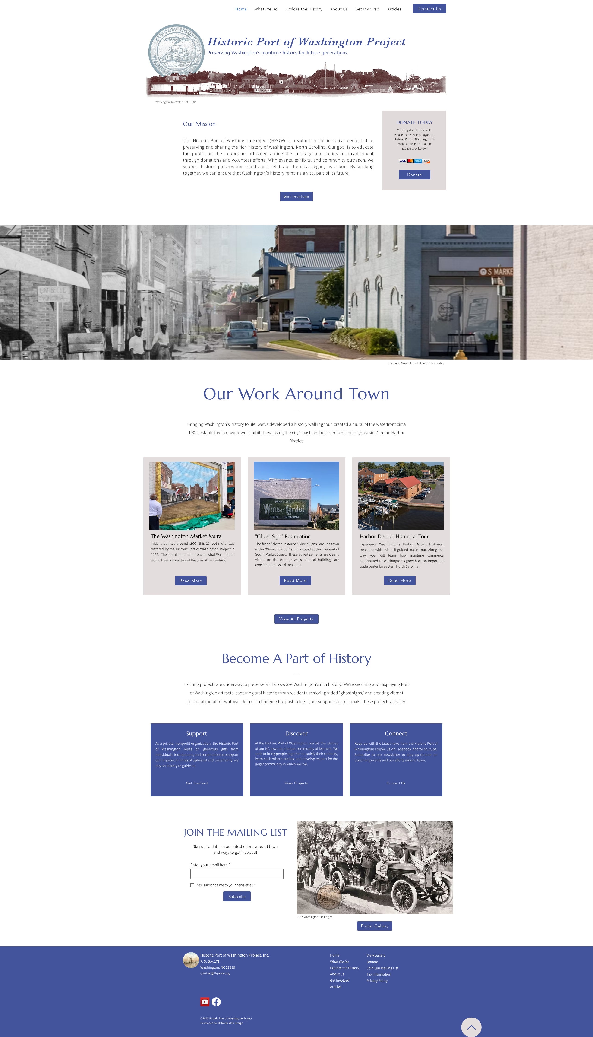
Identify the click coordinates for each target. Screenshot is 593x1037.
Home (334, 955)
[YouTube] (204, 1001)
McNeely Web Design (230, 1023)
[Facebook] (216, 1001)
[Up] (471, 1027)
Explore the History (344, 967)
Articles (335, 986)
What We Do (339, 961)
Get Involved (339, 980)
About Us (337, 974)
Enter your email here (210, 864)
